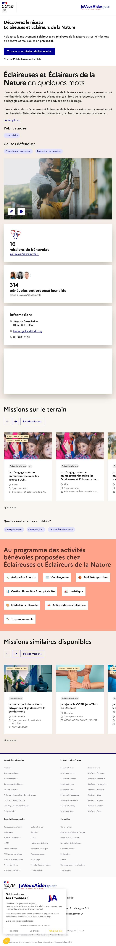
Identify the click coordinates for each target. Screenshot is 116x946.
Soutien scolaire (11, 789)
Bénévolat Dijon (94, 795)
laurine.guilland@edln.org (27, 331)
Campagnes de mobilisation (72, 865)
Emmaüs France (10, 848)
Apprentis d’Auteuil (12, 870)
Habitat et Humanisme (13, 859)
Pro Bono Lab (36, 870)
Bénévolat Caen (94, 811)
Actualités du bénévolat (70, 843)
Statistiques (65, 870)
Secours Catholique (39, 848)
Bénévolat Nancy (67, 805)
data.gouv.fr (80, 908)
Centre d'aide (66, 827)
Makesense (8, 832)
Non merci (13, 931)
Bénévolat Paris (67, 767)
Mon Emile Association (40, 865)
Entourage (35, 859)
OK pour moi (55, 931)
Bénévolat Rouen (67, 773)
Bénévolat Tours (67, 789)
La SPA (6, 843)
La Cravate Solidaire (39, 843)
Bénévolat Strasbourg (69, 795)
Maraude (7, 767)
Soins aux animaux (11, 773)
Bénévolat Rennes (68, 778)
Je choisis (34, 931)
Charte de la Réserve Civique (72, 832)
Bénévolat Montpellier (97, 784)
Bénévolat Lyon (67, 784)
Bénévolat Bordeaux (69, 800)
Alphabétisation (11, 778)
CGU (82, 930)
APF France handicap (13, 854)
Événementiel (9, 811)
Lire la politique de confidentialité (19, 921)
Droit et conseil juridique (14, 800)
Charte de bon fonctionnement (19, 934)
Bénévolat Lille (94, 767)
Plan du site (42, 934)
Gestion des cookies (59, 934)
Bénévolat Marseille (96, 789)
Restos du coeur (38, 854)
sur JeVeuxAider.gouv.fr (23, 254)
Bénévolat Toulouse (96, 773)
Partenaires (65, 854)
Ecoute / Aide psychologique (16, 805)
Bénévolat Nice (67, 811)
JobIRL (34, 837)
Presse (63, 859)
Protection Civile (11, 865)
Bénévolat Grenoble (96, 778)
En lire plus (11, 120)
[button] (6, 940)
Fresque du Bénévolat (69, 837)
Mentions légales (68, 930)
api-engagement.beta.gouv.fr (65, 913)
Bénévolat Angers (95, 800)
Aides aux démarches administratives (20, 795)
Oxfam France (37, 827)
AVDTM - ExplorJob (12, 837)
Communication (67, 848)
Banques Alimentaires (13, 827)
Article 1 (34, 832)
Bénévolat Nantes (95, 805)
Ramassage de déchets (13, 784)
